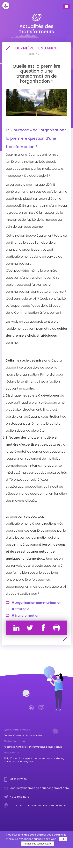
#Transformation (25, 615)
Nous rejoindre (20, 796)
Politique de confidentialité (38, 843)
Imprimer (56, 627)
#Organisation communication (36, 603)
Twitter (29, 627)
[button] (66, 6)
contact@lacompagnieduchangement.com (39, 788)
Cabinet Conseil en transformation (23, 735)
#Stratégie (20, 609)
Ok (63, 839)
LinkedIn (16, 627)
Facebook (43, 627)
